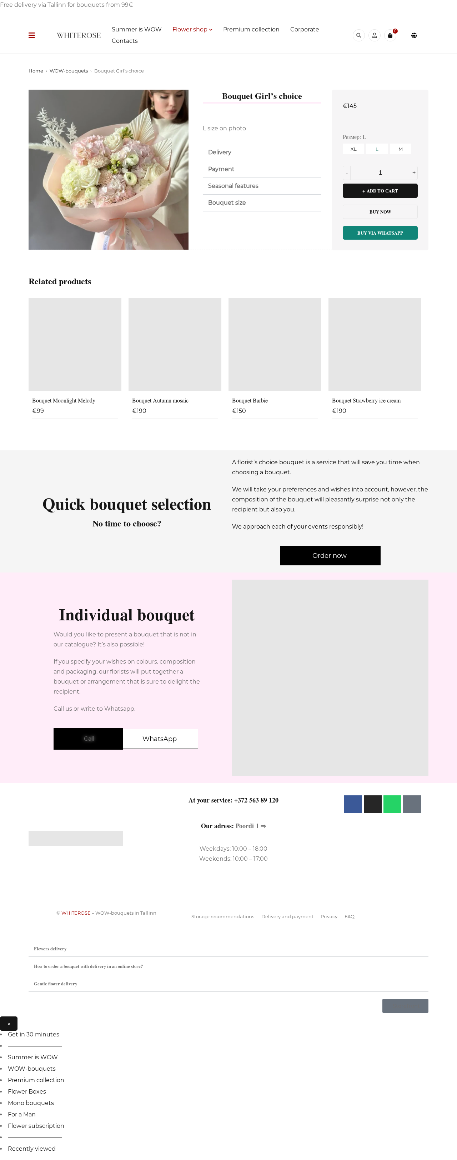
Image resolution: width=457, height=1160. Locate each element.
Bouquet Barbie (250, 400)
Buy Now (380, 211)
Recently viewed (32, 1148)
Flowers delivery (50, 948)
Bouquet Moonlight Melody (63, 400)
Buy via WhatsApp (380, 232)
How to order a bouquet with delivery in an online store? (88, 966)
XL (354, 149)
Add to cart (382, 190)
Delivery (219, 152)
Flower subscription (36, 1125)
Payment (221, 169)
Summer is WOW (33, 1057)
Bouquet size (227, 202)
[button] (262, 152)
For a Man (22, 1114)
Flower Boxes (27, 1091)
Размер (351, 136)
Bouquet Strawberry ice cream (366, 400)
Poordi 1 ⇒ (251, 825)
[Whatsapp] (392, 804)
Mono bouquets (31, 1103)
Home (36, 71)
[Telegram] (412, 804)
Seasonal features (233, 185)
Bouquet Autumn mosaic (160, 400)
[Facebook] (353, 804)
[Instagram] (373, 804)
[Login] (374, 35)
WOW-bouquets (69, 71)
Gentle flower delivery (55, 983)
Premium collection (36, 1080)
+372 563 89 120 (256, 800)
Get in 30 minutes (33, 1034)
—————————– (35, 1045)
